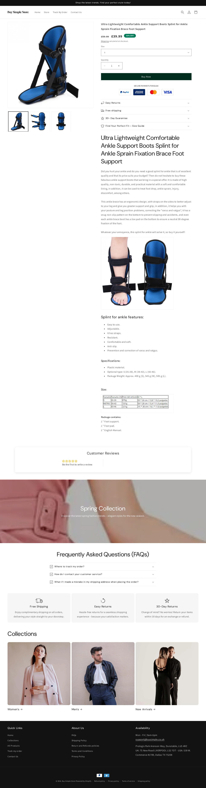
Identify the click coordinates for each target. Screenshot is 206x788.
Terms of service (128, 781)
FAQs (74, 735)
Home (10, 735)
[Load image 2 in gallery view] (40, 122)
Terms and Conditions (82, 751)
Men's (75, 709)
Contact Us (13, 756)
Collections (13, 740)
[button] (182, 12)
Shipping (105, 41)
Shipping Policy (79, 740)
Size (103, 46)
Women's (13, 709)
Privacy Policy (78, 756)
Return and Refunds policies (85, 745)
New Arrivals (144, 709)
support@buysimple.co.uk (150, 739)
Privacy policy (113, 781)
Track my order (15, 751)
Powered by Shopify (83, 781)
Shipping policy (144, 781)
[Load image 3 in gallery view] (61, 122)
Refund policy (99, 781)
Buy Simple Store (68, 781)
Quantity (105, 60)
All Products (14, 745)
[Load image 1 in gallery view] (18, 122)
